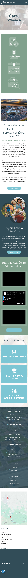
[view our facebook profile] (3, 563)
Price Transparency (6, 539)
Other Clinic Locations (15, 424)
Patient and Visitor (6, 534)
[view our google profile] (5, 563)
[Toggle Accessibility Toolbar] (3, 571)
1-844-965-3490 (14, 483)
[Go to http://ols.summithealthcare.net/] (14, 68)
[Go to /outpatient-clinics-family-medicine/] (14, 354)
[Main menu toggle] (26, 2)
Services (3, 532)
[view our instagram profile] (9, 563)
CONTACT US (14, 188)
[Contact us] (23, 563)
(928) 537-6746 (14, 477)
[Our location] (25, 563)
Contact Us (4, 543)
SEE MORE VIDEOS (14, 330)
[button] (14, 188)
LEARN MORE (14, 252)
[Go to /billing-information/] (14, 42)
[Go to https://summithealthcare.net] (14, 54)
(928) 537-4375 (15, 470)
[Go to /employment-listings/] (14, 83)
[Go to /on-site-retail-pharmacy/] (14, 374)
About (3, 541)
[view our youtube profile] (7, 563)
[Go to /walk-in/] (14, 394)
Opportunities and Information (9, 537)
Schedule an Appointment (14, 444)
